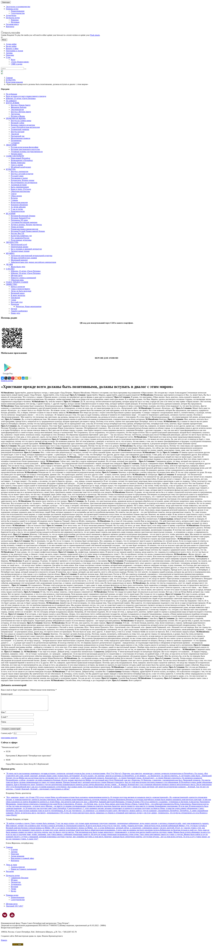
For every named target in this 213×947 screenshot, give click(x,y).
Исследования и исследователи (24, 182)
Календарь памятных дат (21, 236)
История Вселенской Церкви (23, 216)
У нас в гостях (17, 209)
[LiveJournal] (9, 378)
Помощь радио (12, 9)
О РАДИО (10, 269)
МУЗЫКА (10, 253)
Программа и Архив (14, 51)
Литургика (15, 114)
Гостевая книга (12, 24)
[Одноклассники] (19, 378)
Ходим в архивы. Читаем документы (26, 225)
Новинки (15, 20)
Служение (15, 143)
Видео (13, 891)
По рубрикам (11, 94)
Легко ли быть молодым (21, 291)
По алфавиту (11, 101)
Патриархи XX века (19, 220)
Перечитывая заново (19, 247)
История (14, 887)
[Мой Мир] (23, 378)
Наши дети (15, 313)
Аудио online (11, 44)
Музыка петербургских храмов (24, 258)
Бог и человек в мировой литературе (26, 249)
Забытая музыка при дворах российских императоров (33, 262)
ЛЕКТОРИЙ (11, 145)
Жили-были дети (18, 267)
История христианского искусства (25, 149)
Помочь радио (7, 381)
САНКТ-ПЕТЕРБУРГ (15, 156)
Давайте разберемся (19, 311)
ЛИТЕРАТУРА (12, 242)
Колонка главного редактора (23, 125)
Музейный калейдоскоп (21, 167)
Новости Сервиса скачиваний (23, 278)
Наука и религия (18, 287)
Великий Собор (17, 123)
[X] (5, 378)
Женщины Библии (18, 107)
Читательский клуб (19, 244)
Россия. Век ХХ (17, 233)
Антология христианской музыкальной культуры (31, 256)
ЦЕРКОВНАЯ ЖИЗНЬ (16, 118)
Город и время (17, 165)
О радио (14, 849)
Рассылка (10, 871)
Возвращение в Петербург (22, 160)
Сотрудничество (18, 13)
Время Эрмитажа (18, 163)
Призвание (15, 298)
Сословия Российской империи (24, 222)
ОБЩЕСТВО (11, 284)
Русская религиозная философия (24, 147)
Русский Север (17, 176)
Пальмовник (16, 140)
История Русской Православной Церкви (28, 231)
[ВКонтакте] (2, 378)
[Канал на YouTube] (12, 915)
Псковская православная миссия (24, 229)
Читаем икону (17, 154)
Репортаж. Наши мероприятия (28, 306)
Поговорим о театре (19, 178)
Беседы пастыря (17, 132)
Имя (3, 712)
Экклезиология (17, 109)
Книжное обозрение (19, 205)
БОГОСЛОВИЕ (12, 103)
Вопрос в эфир (12, 48)
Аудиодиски (11, 15)
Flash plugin (95, 35)
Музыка (14, 880)
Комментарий (7, 694)
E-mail (4, 717)
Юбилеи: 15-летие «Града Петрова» (26, 271)
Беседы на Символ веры (21, 121)
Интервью (15, 22)
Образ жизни (16, 196)
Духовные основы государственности (27, 151)
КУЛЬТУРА (11, 80)
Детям (13, 889)
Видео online (11, 46)
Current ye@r (7, 733)
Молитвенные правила (20, 138)
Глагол (14, 194)
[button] (2, 31)
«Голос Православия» (20, 62)
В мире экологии (18, 295)
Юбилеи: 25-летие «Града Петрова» (21, 98)
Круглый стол (17, 302)
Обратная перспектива (20, 191)
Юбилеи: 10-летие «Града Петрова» (26, 273)
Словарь (14, 200)
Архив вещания (17, 856)
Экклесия (15, 134)
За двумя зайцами (18, 207)
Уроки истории (17, 227)
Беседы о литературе (19, 171)
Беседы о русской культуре (22, 174)
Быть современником (20, 187)
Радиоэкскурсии (18, 211)
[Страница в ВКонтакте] (4, 915)
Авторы (9, 53)
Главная (9, 78)
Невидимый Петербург (20, 158)
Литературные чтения (20, 251)
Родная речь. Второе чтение (22, 180)
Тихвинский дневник (20, 129)
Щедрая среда (16, 275)
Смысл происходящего (20, 289)
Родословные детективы (21, 240)
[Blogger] (16, 378)
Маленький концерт (19, 260)
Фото (13, 60)
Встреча (14, 198)
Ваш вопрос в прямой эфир (22, 858)
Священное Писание (19, 878)
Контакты (10, 26)
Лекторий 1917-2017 (14, 906)
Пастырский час (18, 136)
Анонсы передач (18, 867)
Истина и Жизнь (18, 116)
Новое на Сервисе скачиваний (23, 869)
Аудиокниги (16, 884)
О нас (8, 57)
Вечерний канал (18, 293)
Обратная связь (17, 280)
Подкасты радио (13, 18)
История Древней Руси (20, 218)
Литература (16, 882)
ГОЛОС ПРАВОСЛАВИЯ (17, 282)
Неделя (14, 309)
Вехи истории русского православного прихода (26, 96)
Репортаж (15, 304)
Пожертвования (17, 11)
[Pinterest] (12, 378)
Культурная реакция (14, 82)
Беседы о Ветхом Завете (21, 112)
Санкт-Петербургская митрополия (25, 127)
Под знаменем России (20, 238)
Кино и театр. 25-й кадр (21, 189)
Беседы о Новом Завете (20, 105)
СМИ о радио (16, 64)
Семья (13, 300)
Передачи (10, 55)
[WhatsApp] (26, 378)
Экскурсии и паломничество (18, 7)
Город (3, 722)
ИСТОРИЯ (10, 213)
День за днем (11, 865)
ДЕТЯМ (9, 264)
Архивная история (19, 185)
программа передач (9, 738)
